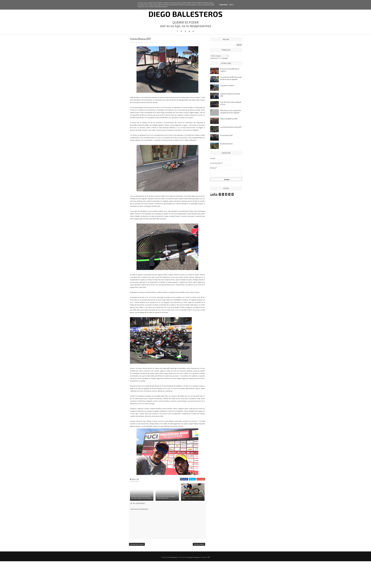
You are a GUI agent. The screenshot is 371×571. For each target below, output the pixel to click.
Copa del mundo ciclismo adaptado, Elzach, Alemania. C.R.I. (166, 497)
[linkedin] (193, 31)
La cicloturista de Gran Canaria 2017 (231, 127)
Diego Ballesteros (185, 13)
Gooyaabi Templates (194, 557)
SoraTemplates (172, 557)
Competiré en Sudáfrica (227, 85)
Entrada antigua (199, 544)
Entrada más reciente (137, 544)
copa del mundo (153, 42)
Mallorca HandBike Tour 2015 (228, 119)
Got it (231, 5)
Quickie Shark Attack (226, 144)
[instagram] (185, 31)
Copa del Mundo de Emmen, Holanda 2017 (192, 497)
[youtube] (189, 31)
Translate (225, 58)
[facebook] (177, 31)
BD (209, 557)
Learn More (223, 5)
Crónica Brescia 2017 (226, 135)
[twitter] (181, 31)
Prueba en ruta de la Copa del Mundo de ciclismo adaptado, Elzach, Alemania (141, 497)
